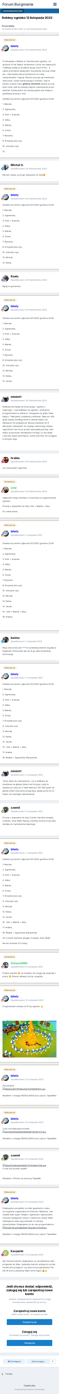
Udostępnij (15, 1361)
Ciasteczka (29, 1385)
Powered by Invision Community (30, 1389)
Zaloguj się (29, 1343)
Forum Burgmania (17, 4)
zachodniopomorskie (36, 29)
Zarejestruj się (29, 1322)
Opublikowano (29, 49)
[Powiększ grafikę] (24, 1089)
